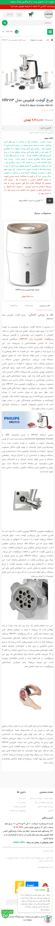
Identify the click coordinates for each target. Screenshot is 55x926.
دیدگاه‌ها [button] (14, 305)
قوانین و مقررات (19, 806)
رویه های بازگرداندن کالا (44, 802)
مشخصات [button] (28, 305)
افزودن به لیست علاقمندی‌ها (30, 200)
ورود (19, 14)
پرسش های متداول (45, 806)
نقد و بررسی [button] (45, 305)
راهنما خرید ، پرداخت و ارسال (41, 798)
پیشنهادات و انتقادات (17, 810)
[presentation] (52, 72)
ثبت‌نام (9, 14)
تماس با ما (21, 802)
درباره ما (22, 798)
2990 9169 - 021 (8, 31)
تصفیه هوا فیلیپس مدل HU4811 (27, 289)
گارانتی (50, 810)
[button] (31, 14)
